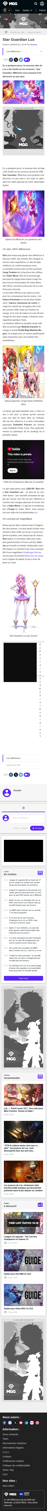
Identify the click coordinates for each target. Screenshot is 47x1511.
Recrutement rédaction (14, 1443)
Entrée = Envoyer (20, 828)
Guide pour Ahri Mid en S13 (17, 1274)
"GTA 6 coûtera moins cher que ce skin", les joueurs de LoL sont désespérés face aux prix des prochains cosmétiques (21, 1148)
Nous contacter (10, 1434)
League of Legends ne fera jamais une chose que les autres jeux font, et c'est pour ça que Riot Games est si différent (25, 892)
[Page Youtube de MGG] (21, 1423)
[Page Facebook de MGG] (4, 1423)
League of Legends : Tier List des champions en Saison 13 (20, 1238)
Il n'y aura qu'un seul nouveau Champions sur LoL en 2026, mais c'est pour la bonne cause (23, 920)
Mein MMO (8, 1486)
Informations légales (13, 1447)
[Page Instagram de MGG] (37, 1423)
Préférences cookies (13, 1461)
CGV (5, 1474)
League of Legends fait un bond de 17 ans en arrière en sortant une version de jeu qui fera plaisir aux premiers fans (25, 882)
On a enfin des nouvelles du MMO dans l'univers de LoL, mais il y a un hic (25, 949)
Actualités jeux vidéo (17, 32)
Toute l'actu (23, 978)
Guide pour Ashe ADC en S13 (18, 1308)
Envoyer (38, 828)
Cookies (7, 1456)
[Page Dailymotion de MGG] (26, 1423)
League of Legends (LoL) (36, 32)
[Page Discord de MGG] (10, 1423)
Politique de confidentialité (16, 1465)
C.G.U (6, 1452)
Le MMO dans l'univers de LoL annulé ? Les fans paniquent (24, 911)
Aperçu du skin (13, 765)
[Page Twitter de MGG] (15, 1423)
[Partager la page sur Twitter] (16, 60)
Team (5, 1439)
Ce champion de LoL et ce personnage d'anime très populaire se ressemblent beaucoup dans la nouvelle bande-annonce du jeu (25, 968)
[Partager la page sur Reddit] (21, 60)
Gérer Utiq (8, 1470)
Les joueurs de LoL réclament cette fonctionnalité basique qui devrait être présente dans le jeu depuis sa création (23, 1188)
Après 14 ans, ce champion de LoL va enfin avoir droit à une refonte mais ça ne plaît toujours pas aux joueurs (24, 902)
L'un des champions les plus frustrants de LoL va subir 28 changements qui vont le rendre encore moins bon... (25, 940)
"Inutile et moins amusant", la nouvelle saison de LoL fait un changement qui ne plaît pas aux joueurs (25, 958)
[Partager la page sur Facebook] (11, 60)
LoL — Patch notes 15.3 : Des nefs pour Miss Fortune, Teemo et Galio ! (23, 1109)
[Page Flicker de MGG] (32, 1423)
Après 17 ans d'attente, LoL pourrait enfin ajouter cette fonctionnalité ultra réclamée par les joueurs (24, 930)
